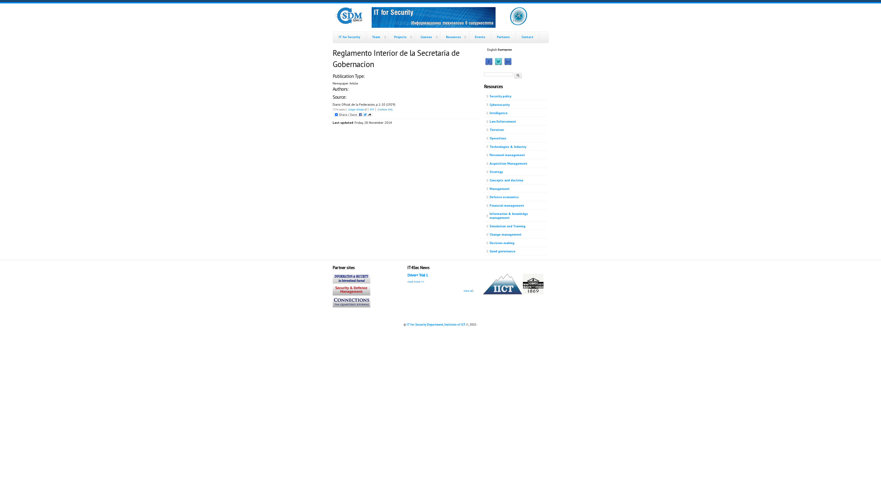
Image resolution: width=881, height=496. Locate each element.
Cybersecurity (500, 105)
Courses (426, 37)
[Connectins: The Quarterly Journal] (351, 306)
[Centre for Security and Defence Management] (348, 23)
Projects (400, 37)
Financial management (507, 205)
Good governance (502, 251)
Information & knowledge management (509, 216)
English (492, 50)
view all (469, 291)
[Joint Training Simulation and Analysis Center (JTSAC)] (519, 24)
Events (480, 37)
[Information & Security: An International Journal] (351, 282)
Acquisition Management (508, 163)
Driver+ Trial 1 (417, 275)
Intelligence (498, 113)
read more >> (415, 281)
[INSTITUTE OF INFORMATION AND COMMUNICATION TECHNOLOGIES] (502, 293)
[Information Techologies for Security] (433, 18)
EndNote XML (385, 109)
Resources (453, 37)
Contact (527, 37)
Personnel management (507, 155)
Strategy (496, 172)
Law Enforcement (503, 121)
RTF (372, 109)
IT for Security (349, 37)
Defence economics (504, 197)
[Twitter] (498, 64)
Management (500, 189)
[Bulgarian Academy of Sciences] (533, 293)
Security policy (500, 96)
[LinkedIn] (508, 64)
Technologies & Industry (508, 147)
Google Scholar (357, 109)
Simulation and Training (507, 226)
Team (376, 37)
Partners (503, 37)
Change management (505, 234)
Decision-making (502, 243)
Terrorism (497, 130)
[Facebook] (489, 64)
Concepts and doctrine (506, 180)
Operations (498, 138)
